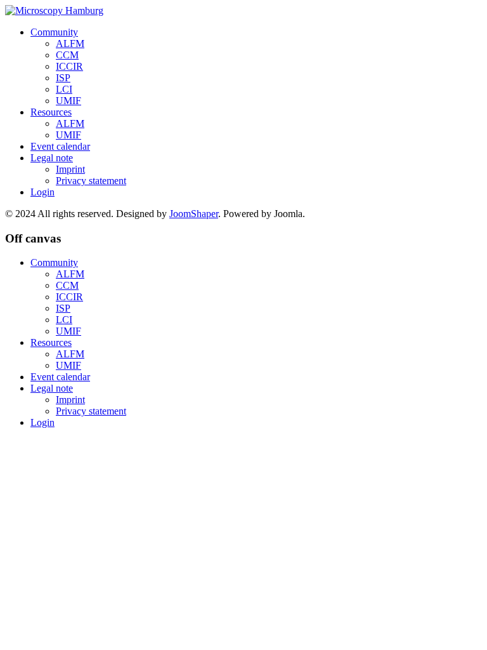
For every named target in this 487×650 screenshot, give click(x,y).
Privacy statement (91, 180)
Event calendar (60, 146)
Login (42, 192)
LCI (64, 89)
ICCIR (69, 66)
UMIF (68, 100)
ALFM (70, 43)
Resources (51, 112)
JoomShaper (193, 213)
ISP (63, 77)
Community (54, 32)
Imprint (70, 169)
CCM (67, 55)
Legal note (51, 157)
